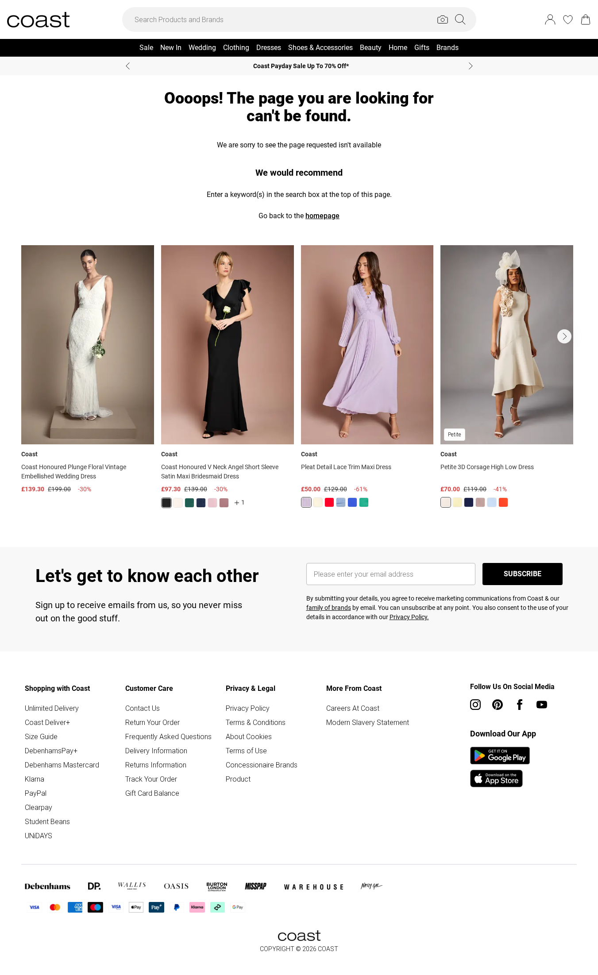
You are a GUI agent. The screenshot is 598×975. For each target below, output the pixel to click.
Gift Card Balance (152, 793)
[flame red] (329, 502)
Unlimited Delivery (52, 708)
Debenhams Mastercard (62, 764)
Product (238, 779)
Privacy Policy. (409, 616)
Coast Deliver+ (47, 722)
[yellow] (318, 502)
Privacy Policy (248, 708)
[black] (166, 503)
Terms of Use (246, 750)
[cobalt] (352, 502)
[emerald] (189, 503)
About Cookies (249, 736)
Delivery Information (156, 750)
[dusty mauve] (224, 503)
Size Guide (41, 736)
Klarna (34, 779)
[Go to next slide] (564, 336)
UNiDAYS (38, 835)
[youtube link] (541, 704)
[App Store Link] (500, 767)
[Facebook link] (519, 704)
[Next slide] (470, 66)
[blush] (178, 503)
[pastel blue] (492, 502)
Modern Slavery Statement (367, 722)
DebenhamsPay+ (51, 750)
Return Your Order (152, 722)
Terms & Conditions (255, 722)
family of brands (328, 607)
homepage (322, 216)
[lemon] (457, 502)
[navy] (201, 503)
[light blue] (341, 502)
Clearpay (38, 807)
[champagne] (446, 502)
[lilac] (306, 502)
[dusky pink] (480, 502)
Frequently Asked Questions (168, 736)
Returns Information (155, 764)
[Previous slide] (127, 66)
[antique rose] (212, 503)
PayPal (35, 793)
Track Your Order (151, 779)
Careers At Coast (352, 708)
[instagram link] (475, 704)
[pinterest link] (497, 704)
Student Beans (47, 821)
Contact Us (142, 708)
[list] (299, 382)
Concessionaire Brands (261, 764)
